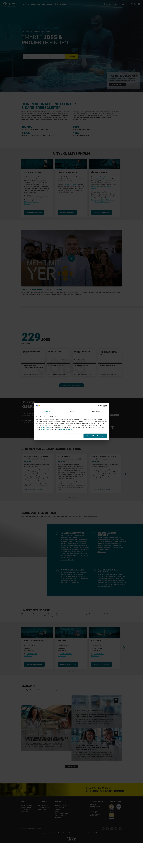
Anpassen (70, 436)
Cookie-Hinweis (46, 427)
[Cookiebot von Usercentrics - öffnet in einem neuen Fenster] (99, 406)
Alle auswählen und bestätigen (95, 436)
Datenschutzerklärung (66, 429)
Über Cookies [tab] (96, 411)
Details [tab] (72, 411)
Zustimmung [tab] (46, 411)
